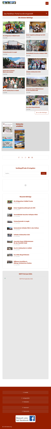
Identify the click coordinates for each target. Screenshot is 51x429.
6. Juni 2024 (28, 73)
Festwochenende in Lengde (21, 221)
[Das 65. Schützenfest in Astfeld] (14, 82)
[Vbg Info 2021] (7, 142)
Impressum (26, 407)
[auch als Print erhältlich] (9, 2)
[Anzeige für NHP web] (7, 133)
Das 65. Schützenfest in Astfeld (23, 248)
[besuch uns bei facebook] (25, 418)
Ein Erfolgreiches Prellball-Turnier (23, 201)
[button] (47, 3)
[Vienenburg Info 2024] (20, 139)
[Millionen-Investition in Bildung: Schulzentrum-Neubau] (9, 263)
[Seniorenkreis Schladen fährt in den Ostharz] (14, 63)
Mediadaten (26, 401)
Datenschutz (26, 411)
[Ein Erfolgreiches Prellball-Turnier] (14, 27)
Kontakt (26, 392)
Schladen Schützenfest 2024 (22, 234)
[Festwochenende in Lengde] (14, 45)
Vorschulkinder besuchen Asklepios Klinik (26, 214)
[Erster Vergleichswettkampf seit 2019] (37, 27)
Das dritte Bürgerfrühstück (21, 254)
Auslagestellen (26, 398)
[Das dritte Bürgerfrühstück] (37, 100)
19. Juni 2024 (5, 37)
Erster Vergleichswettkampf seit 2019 (24, 208)
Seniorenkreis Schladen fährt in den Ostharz (26, 228)
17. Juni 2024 (28, 37)
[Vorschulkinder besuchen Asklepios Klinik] (37, 45)
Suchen (43, 173)
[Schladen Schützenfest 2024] (37, 64)
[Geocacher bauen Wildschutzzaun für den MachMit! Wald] (37, 82)
